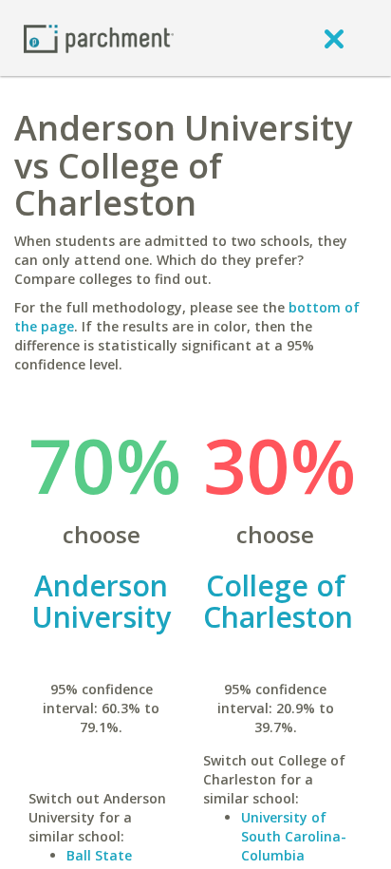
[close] (334, 38)
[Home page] (99, 37)
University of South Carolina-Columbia (293, 836)
